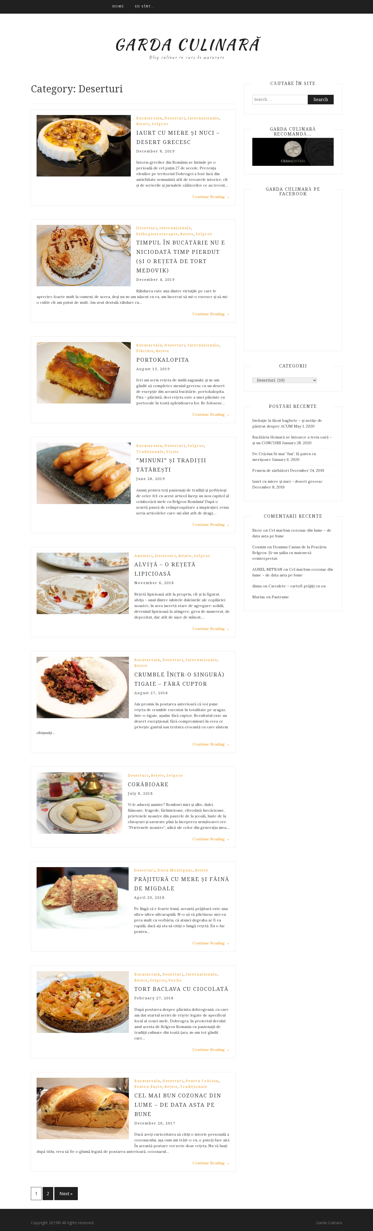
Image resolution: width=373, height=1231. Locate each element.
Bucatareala (149, 118)
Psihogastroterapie (157, 234)
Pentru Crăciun (202, 1081)
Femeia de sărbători (270, 470)
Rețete (143, 124)
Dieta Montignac (175, 870)
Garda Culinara (329, 1222)
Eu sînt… (145, 6)
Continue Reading (211, 196)
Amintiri (143, 556)
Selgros (160, 124)
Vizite (172, 452)
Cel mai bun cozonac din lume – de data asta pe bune (177, 1104)
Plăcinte (145, 351)
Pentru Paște (148, 1087)
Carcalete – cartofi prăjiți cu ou (296, 586)
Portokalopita (162, 360)
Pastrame (280, 596)
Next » (66, 1194)
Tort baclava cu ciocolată (181, 989)
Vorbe (175, 980)
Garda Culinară (186, 44)
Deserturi (174, 118)
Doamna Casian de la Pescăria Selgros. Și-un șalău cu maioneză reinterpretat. (289, 552)
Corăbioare (148, 784)
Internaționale (203, 118)
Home (118, 6)
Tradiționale (150, 452)
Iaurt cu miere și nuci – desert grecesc (287, 481)
